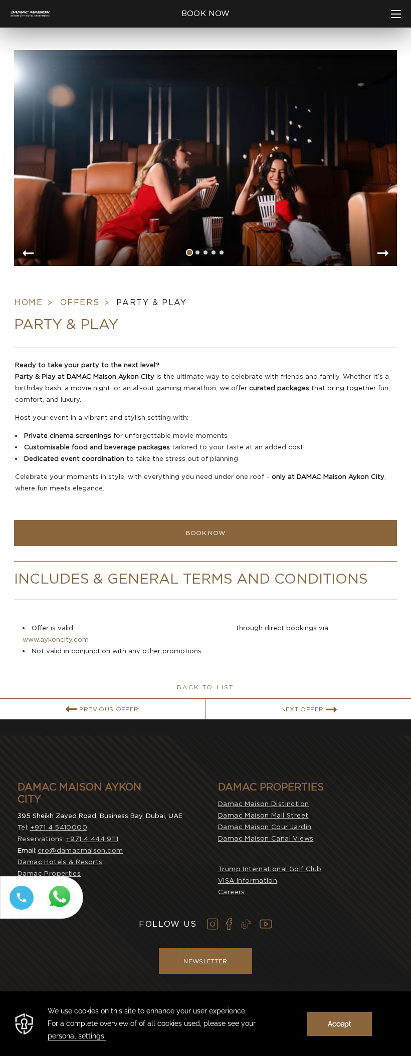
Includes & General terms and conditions (191, 578)
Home (28, 302)
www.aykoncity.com (56, 639)
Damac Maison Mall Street (263, 815)
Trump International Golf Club (269, 869)
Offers (80, 302)
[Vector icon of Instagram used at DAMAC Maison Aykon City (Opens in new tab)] (213, 924)
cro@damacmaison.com (80, 850)
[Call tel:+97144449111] (20, 909)
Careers (231, 892)
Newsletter (205, 961)
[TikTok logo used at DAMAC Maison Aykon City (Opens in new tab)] (246, 924)
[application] (205, 1023)
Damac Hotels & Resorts (60, 862)
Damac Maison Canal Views (265, 838)
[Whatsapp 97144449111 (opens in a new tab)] (62, 910)
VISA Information (247, 880)
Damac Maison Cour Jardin (264, 827)
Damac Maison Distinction (263, 804)
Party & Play (151, 302)
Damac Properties (49, 873)
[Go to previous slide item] (28, 254)
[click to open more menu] (396, 14)
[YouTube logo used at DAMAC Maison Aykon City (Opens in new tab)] (266, 924)
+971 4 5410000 (58, 827)
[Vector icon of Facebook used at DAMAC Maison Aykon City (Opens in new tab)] (229, 924)
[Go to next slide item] (383, 254)
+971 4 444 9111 (92, 839)
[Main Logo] (30, 14)
